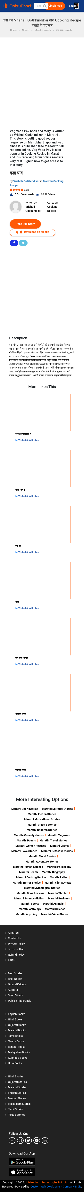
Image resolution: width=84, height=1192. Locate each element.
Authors (13, 989)
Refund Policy (16, 954)
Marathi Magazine (58, 835)
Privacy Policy (16, 943)
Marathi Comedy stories (29, 835)
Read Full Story (25, 223)
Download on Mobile (36, 231)
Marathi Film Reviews (58, 882)
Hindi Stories (15, 1076)
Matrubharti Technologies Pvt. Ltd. (48, 1182)
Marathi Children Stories (42, 829)
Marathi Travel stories (53, 840)
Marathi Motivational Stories (42, 819)
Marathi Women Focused (30, 845)
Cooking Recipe (52, 208)
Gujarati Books (17, 1024)
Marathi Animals (53, 903)
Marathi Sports (30, 903)
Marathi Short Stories (24, 808)
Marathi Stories (17, 1087)
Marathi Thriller (58, 893)
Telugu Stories (16, 1114)
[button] (44, 6)
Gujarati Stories (17, 1081)
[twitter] (28, 1140)
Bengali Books (16, 1046)
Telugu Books (16, 1041)
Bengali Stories (17, 1098)
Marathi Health (28, 872)
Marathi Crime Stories (54, 914)
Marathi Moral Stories (42, 856)
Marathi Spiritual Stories (57, 808)
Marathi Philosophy (59, 866)
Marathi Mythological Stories (42, 887)
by (16, 440)
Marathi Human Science (28, 866)
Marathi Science (55, 909)
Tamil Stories (15, 1109)
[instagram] (20, 1140)
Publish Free (54, 6)
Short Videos (15, 995)
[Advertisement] (42, 81)
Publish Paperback (19, 1000)
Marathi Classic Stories (42, 824)
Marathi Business (59, 898)
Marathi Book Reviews (30, 893)
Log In (73, 6)
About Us (13, 932)
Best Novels (15, 978)
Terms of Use (16, 949)
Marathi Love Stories (24, 851)
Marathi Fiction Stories (42, 814)
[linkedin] (45, 1140)
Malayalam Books (19, 1052)
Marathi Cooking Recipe (31, 877)
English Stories (17, 1092)
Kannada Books (17, 1057)
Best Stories (15, 973)
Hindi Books (15, 1019)
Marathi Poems (26, 840)
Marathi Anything (26, 914)
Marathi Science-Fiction (29, 898)
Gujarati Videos (17, 984)
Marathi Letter (59, 877)
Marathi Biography (53, 872)
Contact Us (14, 938)
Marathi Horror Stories (27, 882)
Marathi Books (17, 1030)
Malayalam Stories (19, 1103)
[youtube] (36, 1140)
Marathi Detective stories (57, 851)
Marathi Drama (59, 845)
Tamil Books (15, 1035)
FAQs (11, 960)
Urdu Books (15, 1063)
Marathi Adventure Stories (42, 861)
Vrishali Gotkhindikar (26, 181)
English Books (16, 1014)
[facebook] (12, 1140)
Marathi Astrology (30, 909)
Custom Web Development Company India (55, 1186)
